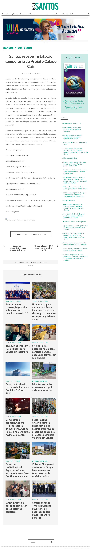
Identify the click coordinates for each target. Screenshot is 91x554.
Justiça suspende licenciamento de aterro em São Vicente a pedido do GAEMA (74, 164)
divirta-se (31, 14)
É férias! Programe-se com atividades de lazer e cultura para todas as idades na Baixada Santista (75, 257)
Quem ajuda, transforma (72, 123)
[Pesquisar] (88, 13)
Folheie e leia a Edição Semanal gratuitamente (74, 102)
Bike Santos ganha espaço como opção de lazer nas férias (42, 387)
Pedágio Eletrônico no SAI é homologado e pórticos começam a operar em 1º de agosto (73, 236)
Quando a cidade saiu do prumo (74, 222)
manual (39, 14)
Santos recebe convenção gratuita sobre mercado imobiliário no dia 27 (17, 309)
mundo (24, 14)
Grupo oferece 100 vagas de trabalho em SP (43, 248)
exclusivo (46, 14)
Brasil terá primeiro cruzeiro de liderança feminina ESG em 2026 (17, 389)
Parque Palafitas (69, 200)
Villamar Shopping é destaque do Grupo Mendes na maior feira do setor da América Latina (43, 470)
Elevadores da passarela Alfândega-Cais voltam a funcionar (72, 129)
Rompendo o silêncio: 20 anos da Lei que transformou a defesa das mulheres (75, 171)
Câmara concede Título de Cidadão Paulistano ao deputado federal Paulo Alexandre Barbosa (41, 510)
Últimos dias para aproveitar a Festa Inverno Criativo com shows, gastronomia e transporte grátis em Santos (44, 312)
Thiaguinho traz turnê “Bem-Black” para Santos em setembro (18, 348)
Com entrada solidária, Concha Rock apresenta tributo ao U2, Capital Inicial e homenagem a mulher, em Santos (18, 427)
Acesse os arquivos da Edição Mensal (74, 108)
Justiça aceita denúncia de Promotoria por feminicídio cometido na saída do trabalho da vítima (75, 151)
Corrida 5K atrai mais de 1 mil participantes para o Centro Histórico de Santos (73, 216)
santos (7, 14)
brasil (19, 14)
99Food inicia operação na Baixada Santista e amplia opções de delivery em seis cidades (44, 351)
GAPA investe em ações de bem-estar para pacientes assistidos (16, 507)
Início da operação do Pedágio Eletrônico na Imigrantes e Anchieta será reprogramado (74, 194)
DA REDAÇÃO (70, 14)
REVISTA (62, 14)
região (13, 14)
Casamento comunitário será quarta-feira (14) (18, 248)
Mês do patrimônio (70, 158)
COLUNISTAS (54, 14)
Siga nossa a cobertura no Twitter (30, 234)
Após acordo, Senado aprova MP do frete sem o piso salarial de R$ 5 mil (75, 227)
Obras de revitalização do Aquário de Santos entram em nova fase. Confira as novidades (17, 470)
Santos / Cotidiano (14, 301)
